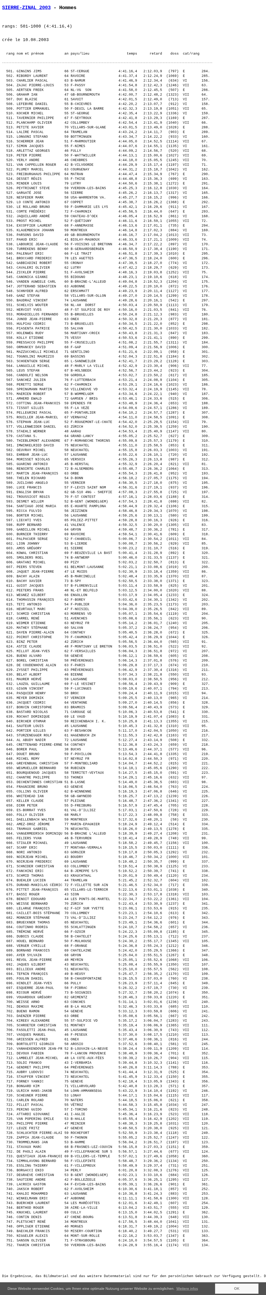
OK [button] (237, 1288)
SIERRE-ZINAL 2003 (26, 8)
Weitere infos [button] (187, 1288)
